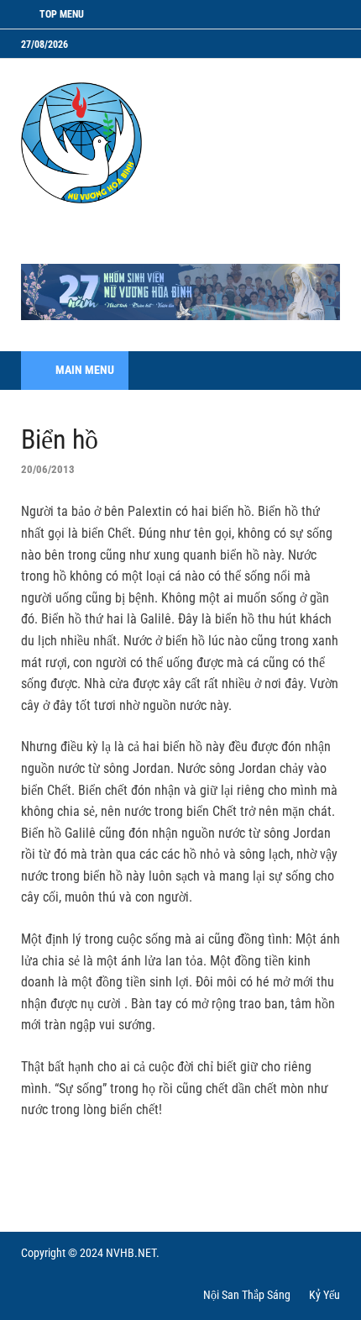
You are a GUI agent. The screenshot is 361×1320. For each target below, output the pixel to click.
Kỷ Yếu (324, 1295)
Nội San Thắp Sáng (246, 1295)
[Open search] (319, 371)
